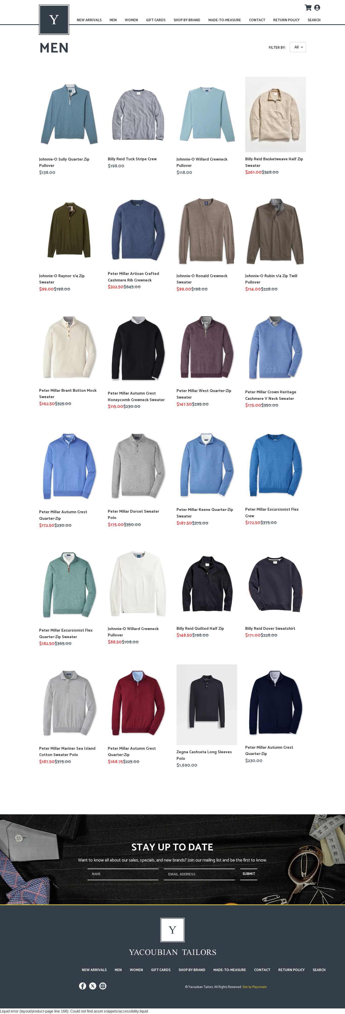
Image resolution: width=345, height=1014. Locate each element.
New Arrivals (89, 20)
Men (113, 20)
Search (314, 20)
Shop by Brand (187, 20)
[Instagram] (103, 988)
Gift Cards (155, 20)
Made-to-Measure (224, 20)
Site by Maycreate (254, 987)
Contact (257, 20)
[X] (93, 988)
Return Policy (286, 20)
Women (131, 20)
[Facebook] (83, 988)
